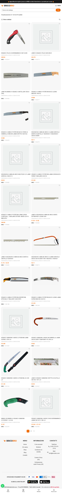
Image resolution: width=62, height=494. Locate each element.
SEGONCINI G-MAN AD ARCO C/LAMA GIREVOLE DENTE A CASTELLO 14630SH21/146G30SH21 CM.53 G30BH (45, 133)
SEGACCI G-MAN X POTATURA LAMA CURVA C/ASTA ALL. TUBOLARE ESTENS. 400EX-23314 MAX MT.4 (14, 216)
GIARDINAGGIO (4, 55)
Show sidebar (7, 19)
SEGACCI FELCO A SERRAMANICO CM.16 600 (14, 53)
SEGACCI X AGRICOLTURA (14, 55)
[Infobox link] (31, 1)
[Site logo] (7, 5)
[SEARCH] (58, 10)
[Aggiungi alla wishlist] (29, 23)
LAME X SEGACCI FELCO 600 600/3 (41, 53)
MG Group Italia (55, 487)
